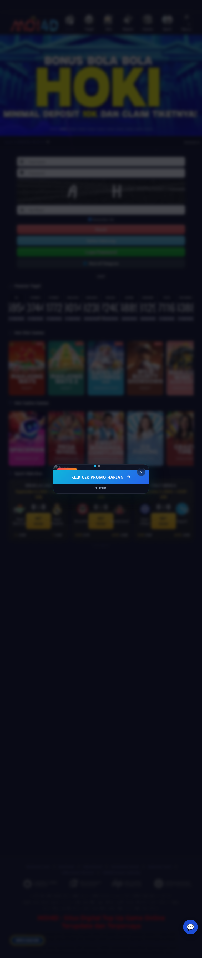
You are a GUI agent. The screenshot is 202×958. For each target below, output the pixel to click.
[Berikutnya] (141, 467)
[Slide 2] (103, 466)
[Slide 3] (107, 466)
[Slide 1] (97, 466)
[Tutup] (141, 472)
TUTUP (101, 488)
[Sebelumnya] (60, 467)
